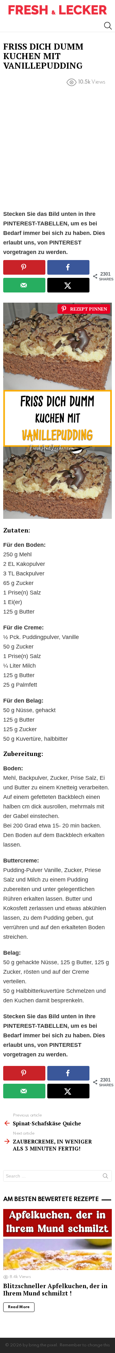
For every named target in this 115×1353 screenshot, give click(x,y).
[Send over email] (24, 285)
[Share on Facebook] (68, 267)
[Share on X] (68, 285)
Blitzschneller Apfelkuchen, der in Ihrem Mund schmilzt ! (55, 1289)
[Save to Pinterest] (24, 267)
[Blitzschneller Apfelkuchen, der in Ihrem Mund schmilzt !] (57, 1239)
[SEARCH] (108, 25)
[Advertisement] (57, 149)
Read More (19, 1307)
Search (105, 1177)
